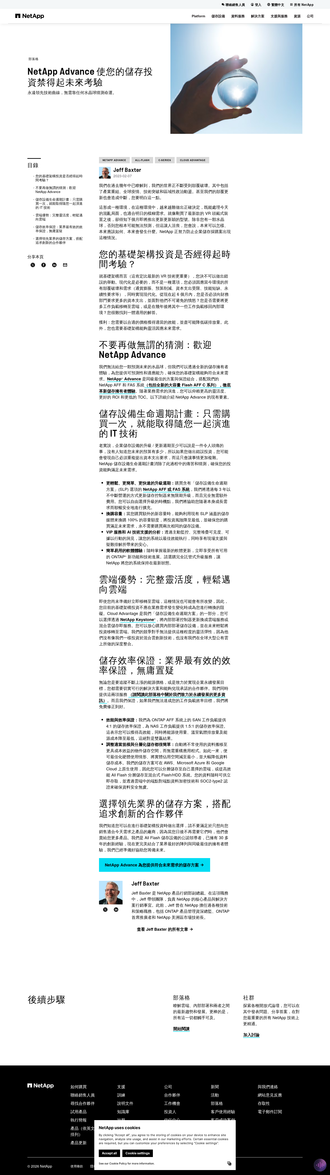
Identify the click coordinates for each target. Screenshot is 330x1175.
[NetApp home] (29, 16)
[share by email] (65, 265)
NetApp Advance (114, 160)
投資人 (170, 1111)
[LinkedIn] (116, 909)
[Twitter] (105, 909)
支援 (121, 1086)
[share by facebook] (43, 265)
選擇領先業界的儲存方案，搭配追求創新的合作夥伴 (59, 240)
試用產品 (78, 1111)
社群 (121, 1120)
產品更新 (78, 1142)
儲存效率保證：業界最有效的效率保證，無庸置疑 (59, 228)
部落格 (34, 58)
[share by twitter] (32, 265)
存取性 (264, 1103)
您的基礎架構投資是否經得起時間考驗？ (59, 177)
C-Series (164, 160)
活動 (215, 1095)
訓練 (121, 1095)
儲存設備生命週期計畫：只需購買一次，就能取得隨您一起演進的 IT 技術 (59, 203)
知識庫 (123, 1111)
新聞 (215, 1086)
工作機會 (172, 1103)
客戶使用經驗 (223, 1111)
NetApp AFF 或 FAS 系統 (166, 489)
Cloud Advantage (193, 160)
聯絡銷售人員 (82, 1095)
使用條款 (76, 1166)
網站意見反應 (270, 1095)
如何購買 (78, 1086)
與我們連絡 (268, 1086)
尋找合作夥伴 (82, 1103)
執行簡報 (78, 1120)
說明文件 (125, 1103)
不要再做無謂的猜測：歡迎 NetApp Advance (55, 189)
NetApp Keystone (138, 619)
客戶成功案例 (223, 1120)
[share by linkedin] (54, 265)
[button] (198, 16)
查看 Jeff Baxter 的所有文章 (162, 929)
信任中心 (172, 1120)
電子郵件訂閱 (270, 1111)
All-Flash (142, 160)
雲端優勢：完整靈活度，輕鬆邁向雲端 (59, 217)
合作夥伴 (172, 1095)
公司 (168, 1086)
